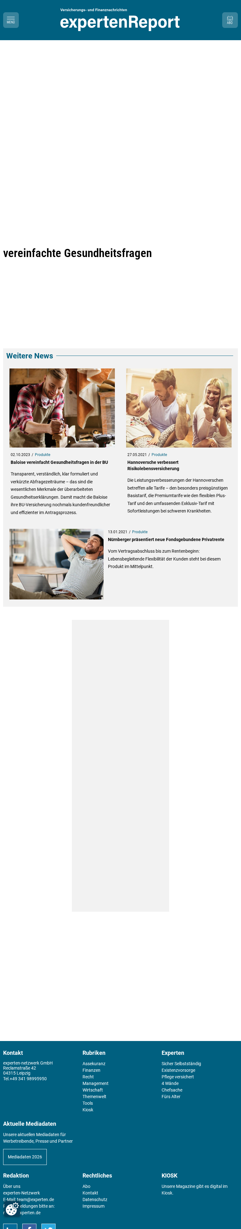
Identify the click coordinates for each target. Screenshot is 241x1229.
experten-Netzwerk (21, 1192)
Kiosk (167, 1192)
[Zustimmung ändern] (12, 1208)
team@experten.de (35, 1199)
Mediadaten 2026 (25, 1156)
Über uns (11, 1186)
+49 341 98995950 (28, 1078)
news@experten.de (21, 1212)
